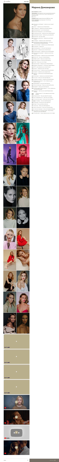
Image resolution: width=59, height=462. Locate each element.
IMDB (47, 18)
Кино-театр (50, 18)
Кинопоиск (44, 18)
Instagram (40, 18)
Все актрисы (52, 460)
